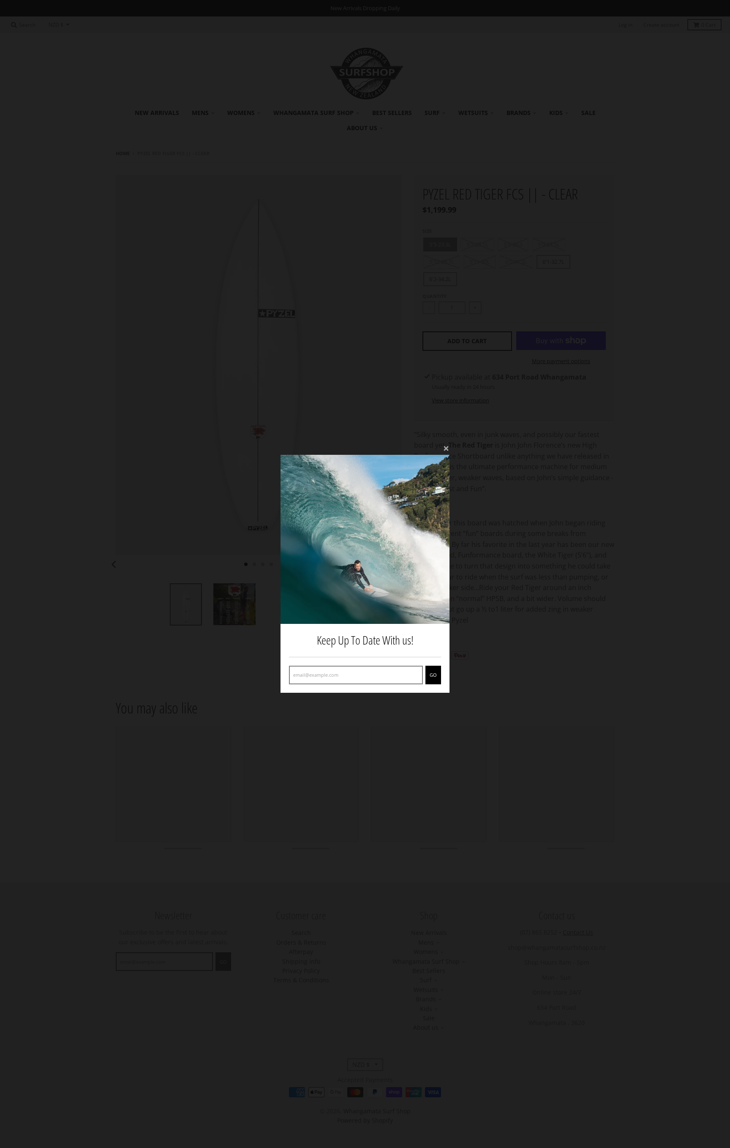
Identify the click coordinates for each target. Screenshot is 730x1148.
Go (433, 675)
